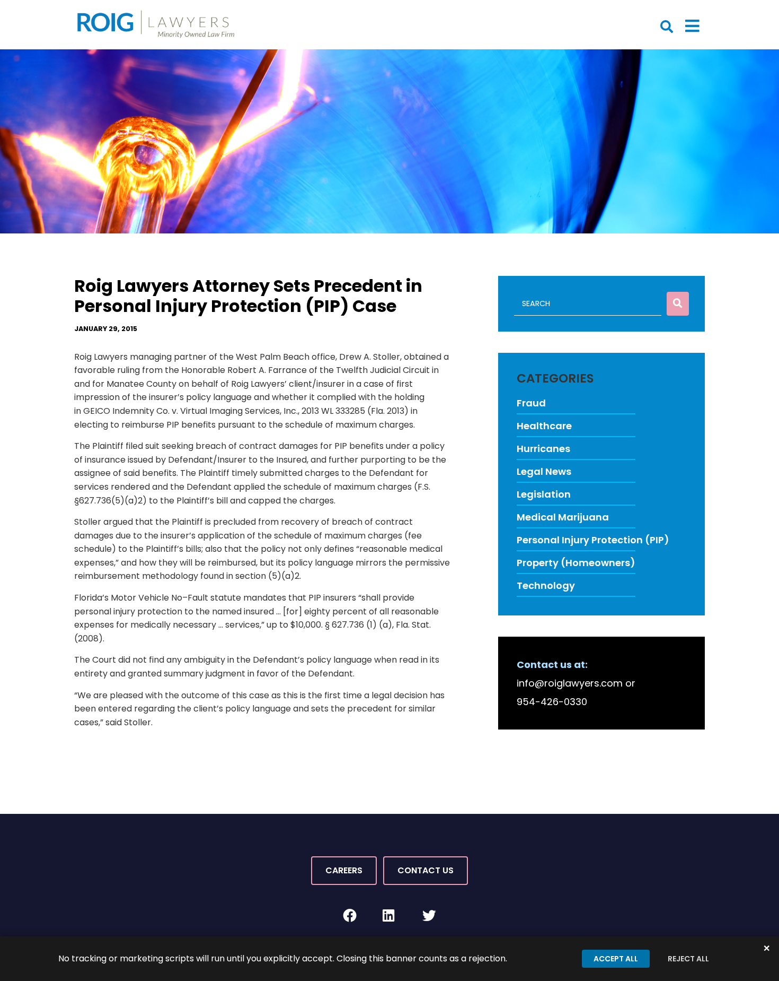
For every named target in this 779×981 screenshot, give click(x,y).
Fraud (531, 403)
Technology (546, 585)
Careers (343, 870)
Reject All (688, 958)
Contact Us (425, 870)
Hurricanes (543, 448)
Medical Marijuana (563, 517)
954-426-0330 (552, 701)
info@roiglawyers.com (570, 683)
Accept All (616, 958)
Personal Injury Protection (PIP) (593, 539)
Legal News (544, 471)
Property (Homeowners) (576, 562)
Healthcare (544, 425)
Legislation (544, 494)
